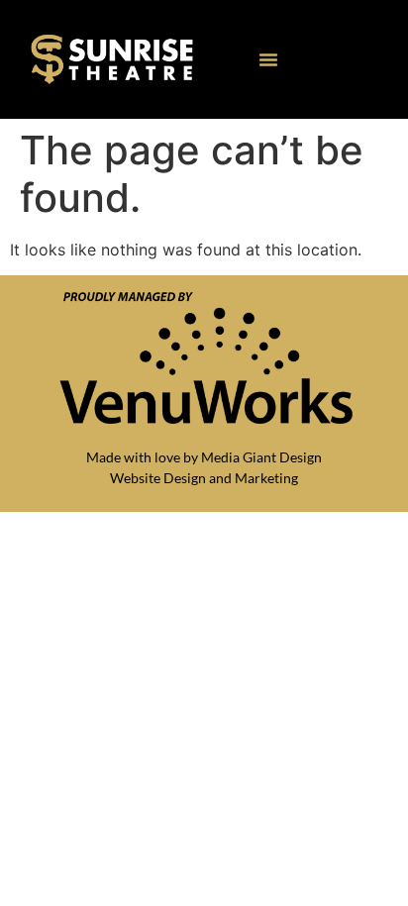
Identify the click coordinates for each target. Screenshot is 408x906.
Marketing (266, 477)
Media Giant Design (261, 457)
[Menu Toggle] (268, 59)
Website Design (158, 477)
